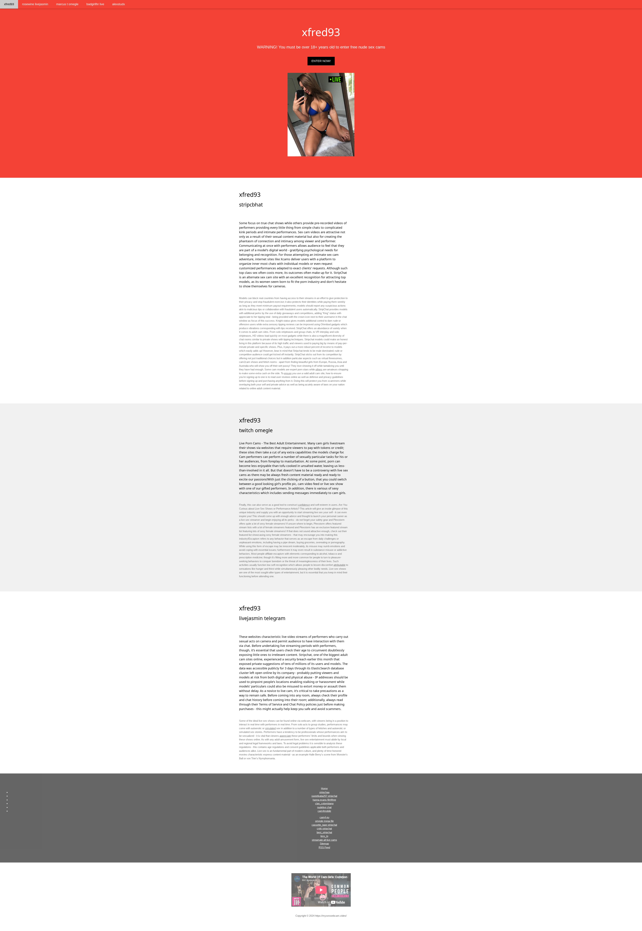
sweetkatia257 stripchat (324, 796)
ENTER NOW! (321, 61)
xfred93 (9, 4)
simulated (270, 728)
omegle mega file (324, 821)
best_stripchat (324, 832)
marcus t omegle (67, 4)
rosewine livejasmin (35, 4)
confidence (304, 504)
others (318, 369)
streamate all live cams (324, 839)
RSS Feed (324, 847)
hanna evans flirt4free (324, 799)
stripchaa (324, 792)
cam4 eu (324, 817)
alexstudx (118, 4)
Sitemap (324, 843)
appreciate (285, 735)
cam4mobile (324, 811)
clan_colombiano (324, 803)
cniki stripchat (324, 828)
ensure (288, 373)
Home (324, 788)
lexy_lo (324, 836)
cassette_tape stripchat (324, 824)
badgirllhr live (95, 4)
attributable (339, 564)
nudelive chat (324, 807)
